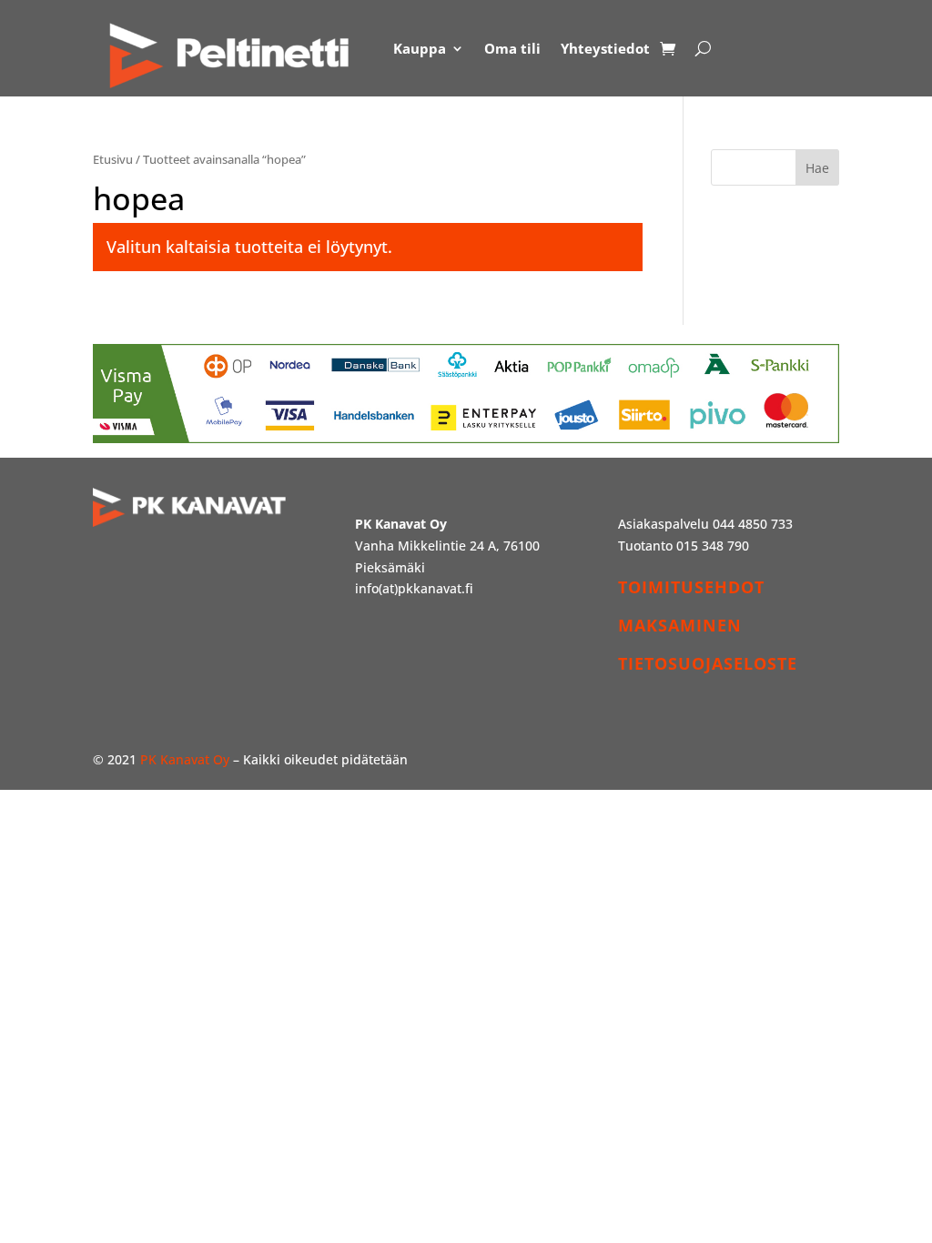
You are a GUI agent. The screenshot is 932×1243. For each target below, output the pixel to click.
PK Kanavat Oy (184, 759)
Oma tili (512, 48)
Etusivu (113, 159)
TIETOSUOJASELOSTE (707, 663)
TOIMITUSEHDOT (691, 587)
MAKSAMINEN (680, 625)
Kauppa (419, 48)
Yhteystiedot (605, 48)
